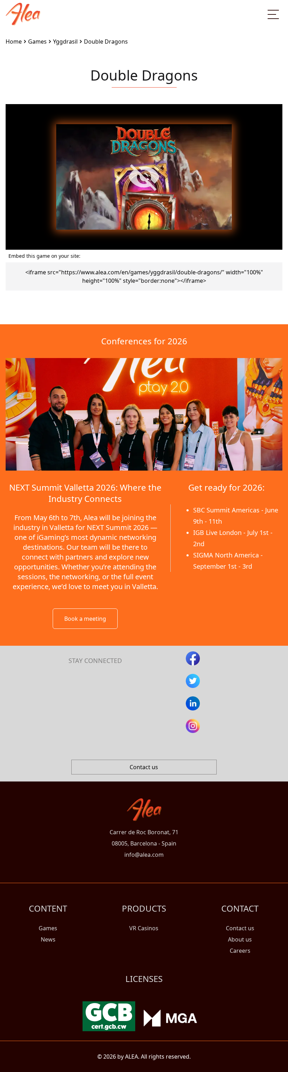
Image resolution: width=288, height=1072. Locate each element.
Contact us (144, 767)
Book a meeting (85, 619)
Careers (240, 951)
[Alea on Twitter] (193, 681)
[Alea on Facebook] (193, 658)
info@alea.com (144, 855)
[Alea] (23, 8)
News (48, 939)
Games (48, 928)
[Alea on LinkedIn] (193, 703)
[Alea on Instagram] (193, 726)
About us (240, 939)
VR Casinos (143, 928)
